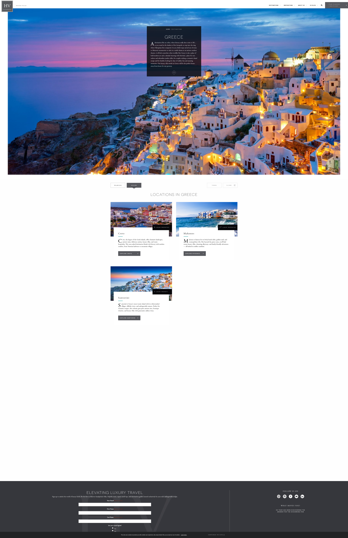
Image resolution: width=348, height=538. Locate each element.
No (115, 531)
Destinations (273, 5)
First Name (115, 509)
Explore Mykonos (192, 253)
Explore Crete (126, 253)
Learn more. (184, 535)
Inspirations (288, 5)
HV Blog (313, 5)
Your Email (115, 501)
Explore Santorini (127, 318)
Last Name (114, 517)
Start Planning (334, 5)
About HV (301, 5)
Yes (115, 529)
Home (168, 29)
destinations (177, 29)
